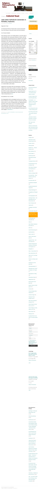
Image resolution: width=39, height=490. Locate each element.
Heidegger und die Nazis (33, 207)
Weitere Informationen (32, 360)
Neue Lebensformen (32, 253)
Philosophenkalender (32, 266)
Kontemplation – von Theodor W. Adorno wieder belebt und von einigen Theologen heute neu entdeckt (33, 103)
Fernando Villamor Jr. (13, 488)
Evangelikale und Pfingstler (33, 192)
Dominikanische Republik (33, 182)
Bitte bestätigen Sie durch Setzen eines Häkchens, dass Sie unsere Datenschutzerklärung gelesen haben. (33, 342)
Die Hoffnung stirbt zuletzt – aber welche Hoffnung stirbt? (33, 113)
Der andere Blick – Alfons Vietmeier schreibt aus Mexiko (33, 177)
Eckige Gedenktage (32, 189)
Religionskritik (31, 279)
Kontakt (26, 13)
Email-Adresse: (31, 333)
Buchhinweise (31, 155)
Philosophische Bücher (32, 157)
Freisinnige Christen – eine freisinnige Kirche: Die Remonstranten (33, 199)
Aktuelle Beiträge (33, 21)
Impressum (31, 13)
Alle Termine (31, 80)
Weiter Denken (31, 311)
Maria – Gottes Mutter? (33, 251)
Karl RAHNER (31, 232)
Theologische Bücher (32, 161)
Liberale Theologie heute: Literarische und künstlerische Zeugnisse (33, 245)
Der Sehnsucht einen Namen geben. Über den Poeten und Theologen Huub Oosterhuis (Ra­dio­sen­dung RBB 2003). (33, 466)
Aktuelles (18, 13)
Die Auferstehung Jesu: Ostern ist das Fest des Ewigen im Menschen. (32, 433)
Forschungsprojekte (32, 195)
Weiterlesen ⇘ (10, 109)
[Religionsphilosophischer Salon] (16, 10)
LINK (30, 362)
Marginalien (30, 248)
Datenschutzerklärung (32, 416)
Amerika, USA (31, 143)
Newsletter (14, 13)
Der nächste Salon (32, 180)
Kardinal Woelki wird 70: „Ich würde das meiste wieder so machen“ (32, 93)
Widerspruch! (31, 313)
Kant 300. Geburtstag (32, 229)
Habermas (30, 205)
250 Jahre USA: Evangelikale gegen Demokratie (33, 377)
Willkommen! (8, 13)
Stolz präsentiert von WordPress (7, 487)
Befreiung (30, 145)
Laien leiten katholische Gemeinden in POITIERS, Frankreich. (13, 20)
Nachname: (30, 330)
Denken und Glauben (32, 173)
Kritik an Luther (31, 234)
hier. (12, 93)
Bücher (23, 13)
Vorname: (30, 326)
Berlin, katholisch (31, 151)
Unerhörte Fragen (31, 17)
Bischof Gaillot (31, 153)
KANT (30, 227)
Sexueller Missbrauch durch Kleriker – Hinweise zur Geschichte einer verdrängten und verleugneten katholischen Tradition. (33, 456)
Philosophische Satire (32, 277)
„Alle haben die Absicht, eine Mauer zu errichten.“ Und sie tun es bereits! (33, 118)
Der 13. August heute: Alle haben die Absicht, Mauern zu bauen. (33, 354)
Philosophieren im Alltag (32, 273)
